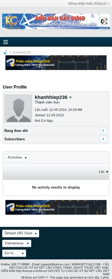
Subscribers (14, 139)
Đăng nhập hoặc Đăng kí (87, 3)
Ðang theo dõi (16, 131)
